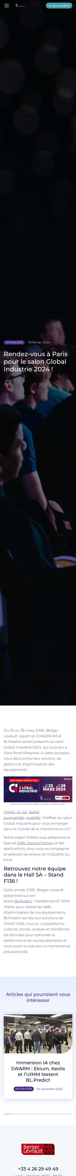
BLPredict (23, 901)
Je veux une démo (59, 5)
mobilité (33, 818)
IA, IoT (22, 812)
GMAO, (10, 812)
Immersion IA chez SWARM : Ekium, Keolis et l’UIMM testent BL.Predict (38, 1071)
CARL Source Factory (35, 843)
